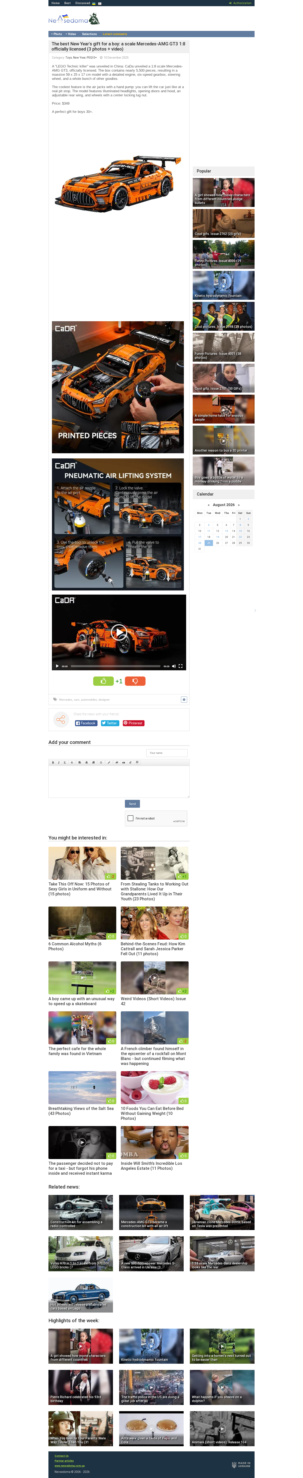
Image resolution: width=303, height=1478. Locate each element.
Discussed (82, 3)
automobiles (89, 699)
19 (217, 537)
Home (56, 3)
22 (240, 537)
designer (104, 699)
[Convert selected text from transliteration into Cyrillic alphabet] (130, 762)
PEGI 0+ (92, 57)
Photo (58, 34)
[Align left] (79, 762)
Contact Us (62, 1455)
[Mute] (174, 666)
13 (226, 531)
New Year (79, 57)
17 (199, 537)
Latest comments (115, 34)
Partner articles (64, 1460)
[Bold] (53, 762)
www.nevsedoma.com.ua (70, 1465)
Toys (68, 57)
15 (240, 531)
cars (76, 699)
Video (72, 34)
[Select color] (109, 762)
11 (208, 531)
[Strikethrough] (71, 762)
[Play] (57, 666)
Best (67, 3)
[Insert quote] (123, 762)
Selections (89, 34)
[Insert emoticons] (101, 762)
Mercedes (65, 699)
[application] (119, 632)
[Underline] (65, 762)
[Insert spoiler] (137, 762)
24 (199, 543)
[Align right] (93, 762)
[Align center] (86, 762)
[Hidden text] (116, 762)
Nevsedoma (81, 22)
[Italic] (59, 762)
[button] (119, 632)
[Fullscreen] (181, 666)
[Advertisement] (119, 284)
